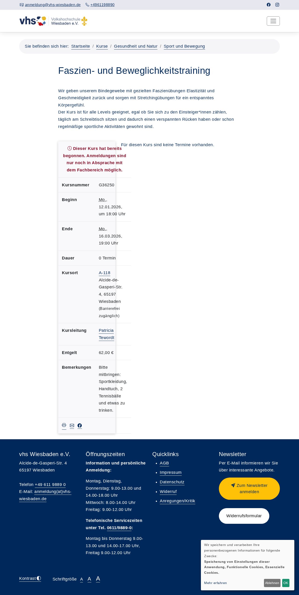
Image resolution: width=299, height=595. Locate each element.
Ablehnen (272, 583)
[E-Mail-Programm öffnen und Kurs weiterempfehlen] (72, 426)
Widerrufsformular (244, 516)
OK (285, 583)
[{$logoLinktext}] (53, 20)
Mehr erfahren (215, 583)
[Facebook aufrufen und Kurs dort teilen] (80, 426)
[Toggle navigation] (273, 21)
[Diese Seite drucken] (64, 425)
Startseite (80, 46)
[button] (249, 489)
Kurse (102, 46)
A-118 (104, 272)
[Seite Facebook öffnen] (268, 5)
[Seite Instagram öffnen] (277, 5)
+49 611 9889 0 (50, 484)
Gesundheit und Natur (135, 46)
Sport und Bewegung (184, 46)
